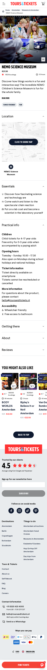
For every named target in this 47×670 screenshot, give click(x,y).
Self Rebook (7, 578)
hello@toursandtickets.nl (16, 300)
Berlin (4, 531)
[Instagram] (19, 510)
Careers (5, 593)
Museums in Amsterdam (34, 539)
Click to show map (24, 141)
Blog (3, 588)
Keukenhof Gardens (32, 543)
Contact (5, 569)
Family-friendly (9, 104)
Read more (5, 98)
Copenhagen (7, 536)
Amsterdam (7, 526)
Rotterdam (6, 540)
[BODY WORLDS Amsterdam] (10, 394)
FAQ (3, 583)
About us (5, 574)
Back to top (23, 434)
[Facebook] (11, 510)
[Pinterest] (36, 510)
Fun (20, 104)
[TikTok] (27, 510)
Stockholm (6, 545)
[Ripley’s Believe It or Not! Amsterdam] (28, 396)
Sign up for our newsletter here (17, 479)
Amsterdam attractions (34, 526)
